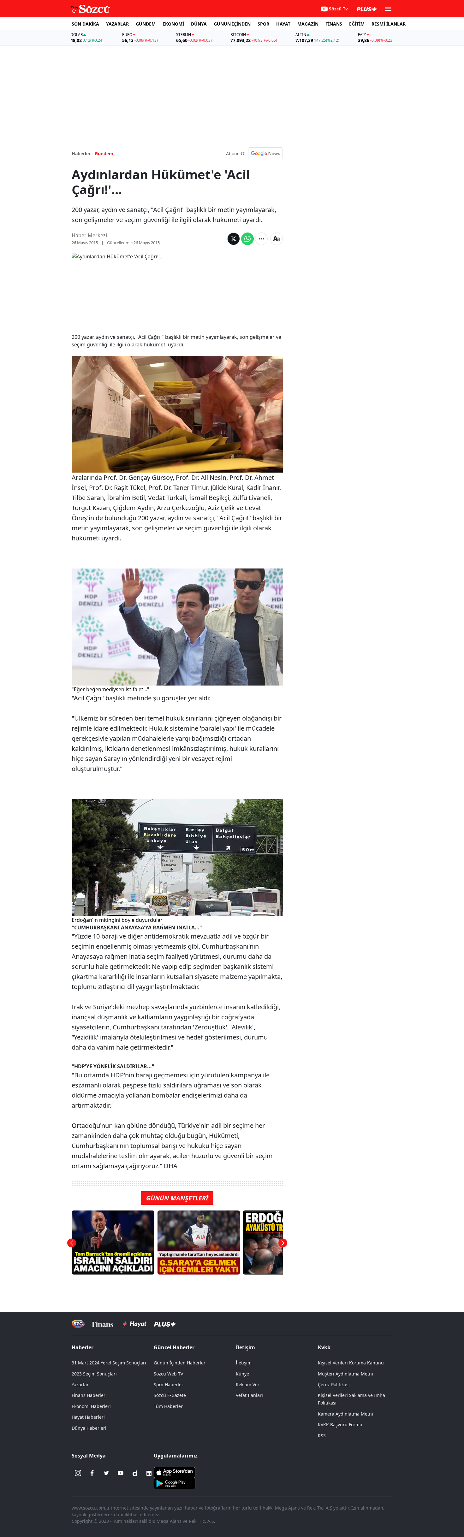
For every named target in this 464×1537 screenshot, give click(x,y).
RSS (322, 1436)
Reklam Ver (247, 1384)
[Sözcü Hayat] (133, 1324)
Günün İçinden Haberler (179, 1363)
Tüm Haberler (168, 1406)
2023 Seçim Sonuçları (94, 1374)
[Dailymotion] (134, 1473)
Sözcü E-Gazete (170, 1395)
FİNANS (333, 24)
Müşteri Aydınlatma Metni (345, 1374)
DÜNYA (199, 24)
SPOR (263, 24)
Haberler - (82, 153)
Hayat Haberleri (88, 1417)
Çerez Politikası (334, 1384)
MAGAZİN (307, 24)
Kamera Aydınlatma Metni (345, 1414)
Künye (242, 1374)
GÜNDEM (146, 24)
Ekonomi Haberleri (91, 1406)
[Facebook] (92, 1473)
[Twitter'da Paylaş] (233, 239)
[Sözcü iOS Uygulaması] (174, 1471)
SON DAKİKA (85, 24)
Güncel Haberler (174, 1347)
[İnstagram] (78, 1473)
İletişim (244, 1363)
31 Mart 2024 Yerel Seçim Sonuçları (109, 1363)
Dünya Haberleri (89, 1428)
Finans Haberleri (89, 1395)
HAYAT (283, 24)
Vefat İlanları (249, 1395)
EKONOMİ (173, 24)
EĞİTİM (357, 24)
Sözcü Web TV (168, 1374)
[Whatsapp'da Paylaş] (247, 239)
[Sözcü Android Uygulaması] (174, 1482)
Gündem (104, 153)
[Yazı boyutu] (276, 239)
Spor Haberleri (169, 1384)
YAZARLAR (117, 24)
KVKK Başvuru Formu (340, 1425)
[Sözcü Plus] (164, 1324)
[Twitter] (106, 1473)
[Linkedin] (149, 1473)
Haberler (82, 1347)
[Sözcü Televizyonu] (78, 1324)
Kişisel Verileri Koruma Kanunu (351, 1363)
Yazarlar (80, 1384)
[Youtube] (120, 1473)
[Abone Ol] (265, 153)
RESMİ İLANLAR (389, 24)
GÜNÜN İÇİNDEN (232, 24)
